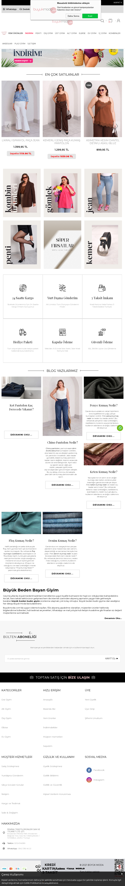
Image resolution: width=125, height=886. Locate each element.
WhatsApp (11, 9)
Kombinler (114, 33)
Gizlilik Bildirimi (50, 775)
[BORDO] (95, 124)
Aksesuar (7, 43)
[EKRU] (60, 124)
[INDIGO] (102, 124)
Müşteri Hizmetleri (52, 736)
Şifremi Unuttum (93, 718)
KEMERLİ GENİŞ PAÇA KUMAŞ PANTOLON (20, 142)
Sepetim (47, 746)
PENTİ (38, 33)
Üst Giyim (60, 33)
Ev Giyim (92, 33)
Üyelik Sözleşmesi (52, 766)
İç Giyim (103, 33)
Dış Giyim (48, 33)
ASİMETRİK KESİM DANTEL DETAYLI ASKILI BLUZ (61, 142)
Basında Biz (49, 709)
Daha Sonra (73, 16)
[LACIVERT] (20, 124)
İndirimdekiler (50, 727)
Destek (26, 9)
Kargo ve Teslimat (11, 803)
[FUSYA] (100, 124)
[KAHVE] (18, 124)
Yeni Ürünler (49, 718)
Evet (90, 16)
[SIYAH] (23, 124)
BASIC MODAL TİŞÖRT (103, 140)
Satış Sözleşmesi (10, 766)
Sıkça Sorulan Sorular (13, 784)
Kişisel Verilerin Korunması (57, 794)
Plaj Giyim (20, 43)
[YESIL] (110, 124)
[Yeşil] (63, 124)
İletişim (32, 43)
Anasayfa (47, 699)
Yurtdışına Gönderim (12, 775)
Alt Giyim (72, 33)
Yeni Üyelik (90, 699)
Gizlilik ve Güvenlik (52, 784)
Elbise (82, 33)
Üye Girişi (90, 709)
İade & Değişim (10, 812)
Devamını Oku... (21, 434)
